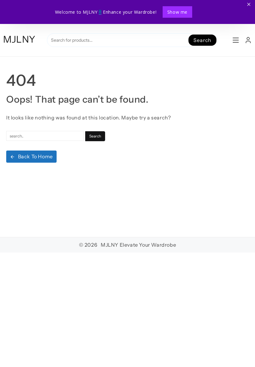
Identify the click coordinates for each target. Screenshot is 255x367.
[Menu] (235, 40)
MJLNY (19, 39)
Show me (177, 12)
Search (202, 40)
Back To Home (35, 156)
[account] (248, 40)
